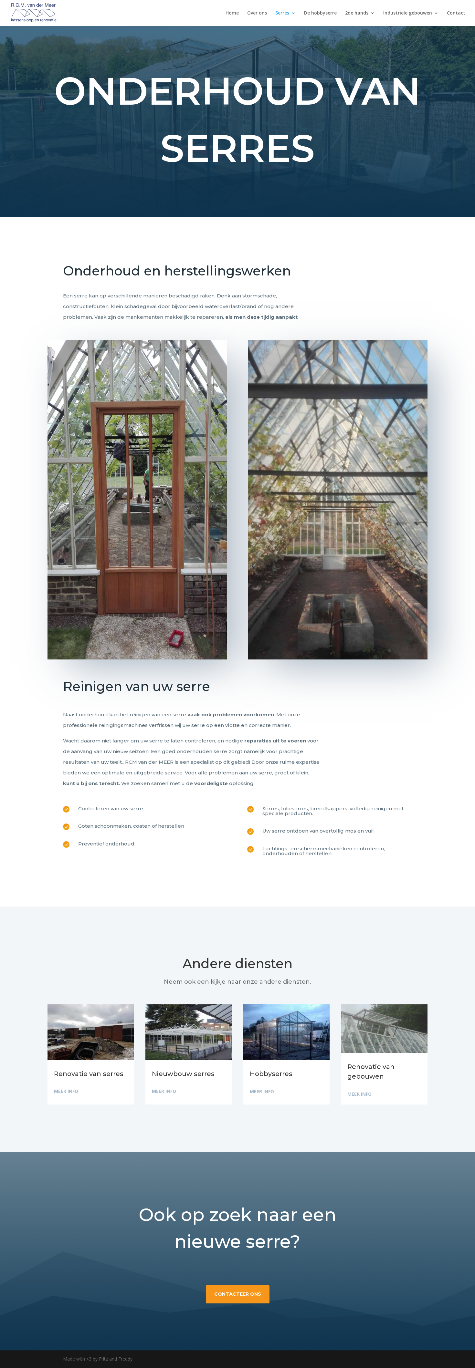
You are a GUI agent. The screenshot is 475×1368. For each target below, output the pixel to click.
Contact (456, 13)
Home (232, 13)
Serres (282, 13)
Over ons (257, 13)
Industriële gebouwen (407, 13)
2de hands (356, 13)
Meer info (66, 1091)
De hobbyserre (320, 13)
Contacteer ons (237, 1294)
